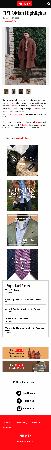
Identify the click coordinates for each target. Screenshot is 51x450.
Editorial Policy (20, 423)
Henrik (13, 106)
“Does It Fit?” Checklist (16, 319)
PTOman (25, 138)
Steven (11, 108)
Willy (37, 108)
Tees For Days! (12, 290)
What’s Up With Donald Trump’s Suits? (23, 300)
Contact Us (35, 423)
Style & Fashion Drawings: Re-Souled (23, 309)
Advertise (7, 427)
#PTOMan (24, 125)
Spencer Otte (10, 21)
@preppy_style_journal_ (16, 114)
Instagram (38, 122)
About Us (7, 423)
